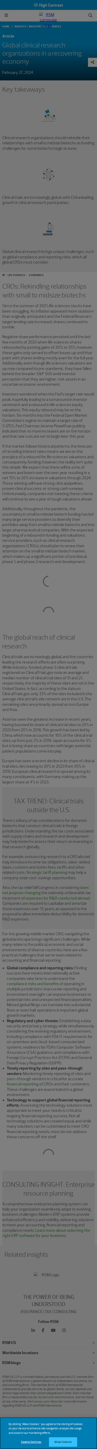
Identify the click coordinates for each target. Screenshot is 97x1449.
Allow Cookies (63, 1442)
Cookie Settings (31, 1442)
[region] (48, 1433)
